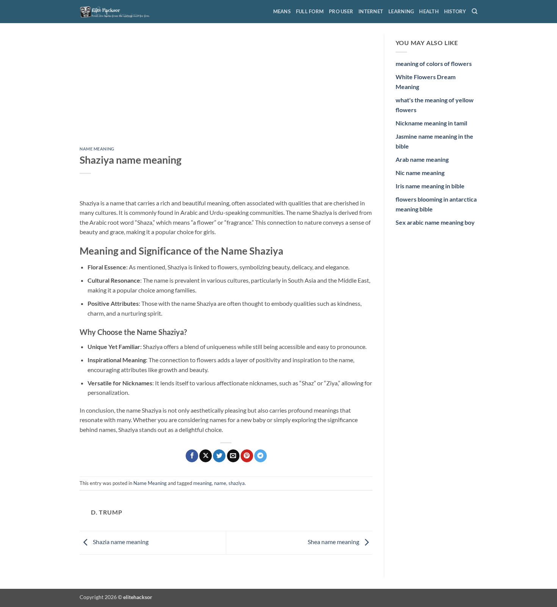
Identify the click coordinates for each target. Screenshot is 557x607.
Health (429, 11)
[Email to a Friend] (233, 455)
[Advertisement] (226, 91)
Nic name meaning (420, 172)
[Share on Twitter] (219, 455)
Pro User (341, 11)
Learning (401, 11)
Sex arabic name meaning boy (435, 222)
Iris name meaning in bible (430, 185)
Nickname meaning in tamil (431, 123)
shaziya (236, 483)
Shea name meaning (334, 541)
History (455, 11)
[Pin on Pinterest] (247, 455)
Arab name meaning (422, 159)
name (220, 483)
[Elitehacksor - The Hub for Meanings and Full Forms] (117, 11)
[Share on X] (205, 455)
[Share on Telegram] (260, 455)
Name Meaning (97, 148)
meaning (202, 483)
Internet (370, 11)
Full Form (310, 11)
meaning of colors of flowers (434, 63)
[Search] (474, 11)
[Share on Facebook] (192, 455)
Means (282, 11)
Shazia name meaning (120, 541)
